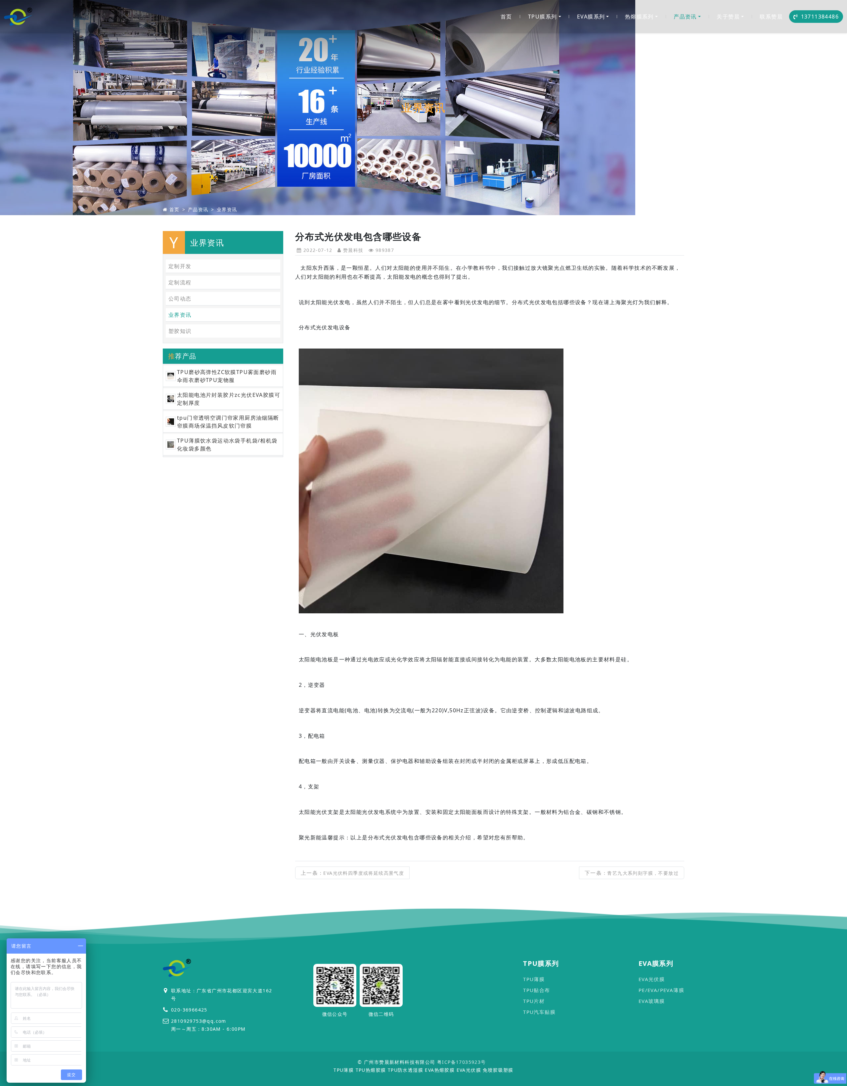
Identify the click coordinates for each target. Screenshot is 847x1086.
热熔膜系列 (639, 16)
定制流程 (180, 282)
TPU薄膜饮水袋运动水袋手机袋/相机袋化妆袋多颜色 (227, 444)
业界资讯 (227, 209)
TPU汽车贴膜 (539, 1012)
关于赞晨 (728, 16)
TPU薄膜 (534, 979)
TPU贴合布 (536, 990)
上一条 (352, 872)
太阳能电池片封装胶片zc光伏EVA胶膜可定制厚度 (228, 398)
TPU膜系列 (542, 16)
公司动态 (180, 298)
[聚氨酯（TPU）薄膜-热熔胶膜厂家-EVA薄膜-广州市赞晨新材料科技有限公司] (18, 16)
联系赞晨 (771, 16)
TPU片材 (534, 1001)
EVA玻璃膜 (652, 1001)
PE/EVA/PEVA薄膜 (661, 990)
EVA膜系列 (591, 16)
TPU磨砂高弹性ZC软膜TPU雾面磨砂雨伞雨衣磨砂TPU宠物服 (227, 376)
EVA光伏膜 (652, 979)
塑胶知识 (180, 331)
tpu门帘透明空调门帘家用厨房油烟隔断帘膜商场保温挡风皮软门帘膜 (228, 421)
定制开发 (180, 266)
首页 (506, 16)
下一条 (632, 872)
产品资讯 (685, 16)
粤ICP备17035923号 (461, 1062)
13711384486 (820, 16)
